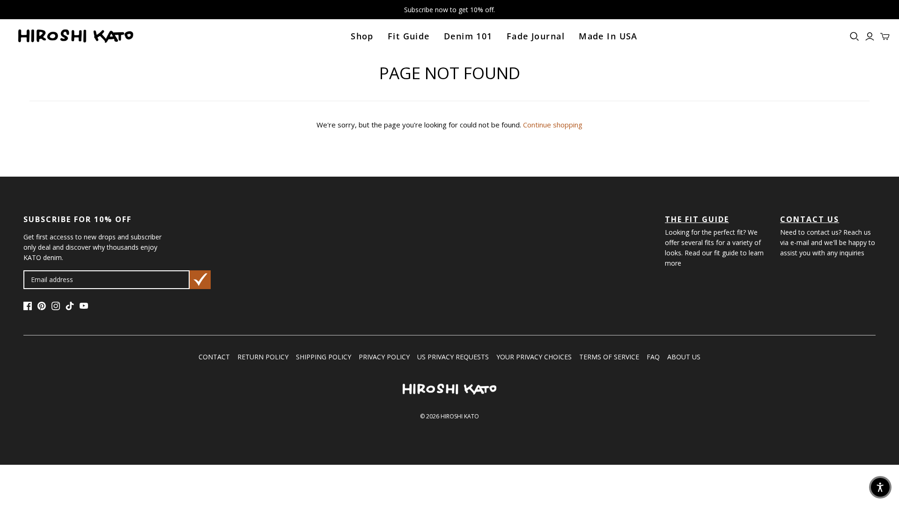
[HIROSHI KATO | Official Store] (75, 36)
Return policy (262, 356)
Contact (214, 356)
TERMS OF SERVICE (609, 356)
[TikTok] (70, 307)
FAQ (653, 356)
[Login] (870, 36)
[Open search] (854, 36)
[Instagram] (56, 307)
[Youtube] (84, 307)
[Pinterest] (41, 307)
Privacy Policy (384, 356)
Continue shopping (552, 124)
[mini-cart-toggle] (885, 36)
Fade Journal (536, 36)
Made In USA (608, 36)
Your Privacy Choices (534, 356)
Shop (362, 36)
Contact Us (809, 219)
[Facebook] (27, 307)
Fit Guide (409, 36)
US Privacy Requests (453, 356)
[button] (880, 487)
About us (683, 356)
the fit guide (697, 219)
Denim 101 (468, 36)
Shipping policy (323, 356)
